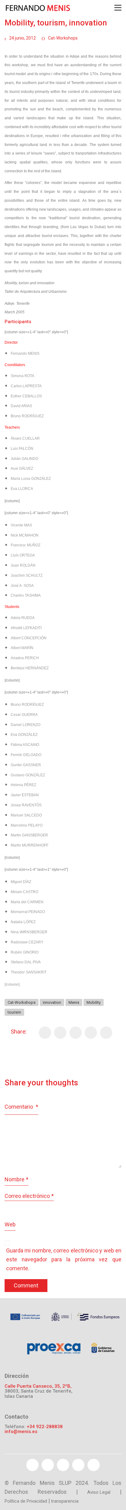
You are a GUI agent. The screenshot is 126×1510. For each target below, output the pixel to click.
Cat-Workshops (63, 38)
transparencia (65, 1501)
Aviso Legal (98, 1492)
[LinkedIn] (106, 1032)
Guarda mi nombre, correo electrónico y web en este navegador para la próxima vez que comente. (63, 1259)
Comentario (21, 1106)
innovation (52, 1002)
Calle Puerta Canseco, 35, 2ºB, (38, 1386)
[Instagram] (93, 1465)
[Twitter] (60, 1032)
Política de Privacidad (26, 1501)
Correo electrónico (29, 1196)
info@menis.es (21, 1431)
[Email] (91, 1032)
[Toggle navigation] (117, 7)
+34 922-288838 (45, 1426)
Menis (74, 1002)
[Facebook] (45, 1032)
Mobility (94, 1002)
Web (10, 1224)
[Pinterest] (75, 1032)
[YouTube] (63, 1465)
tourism (14, 1012)
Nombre (16, 1179)
